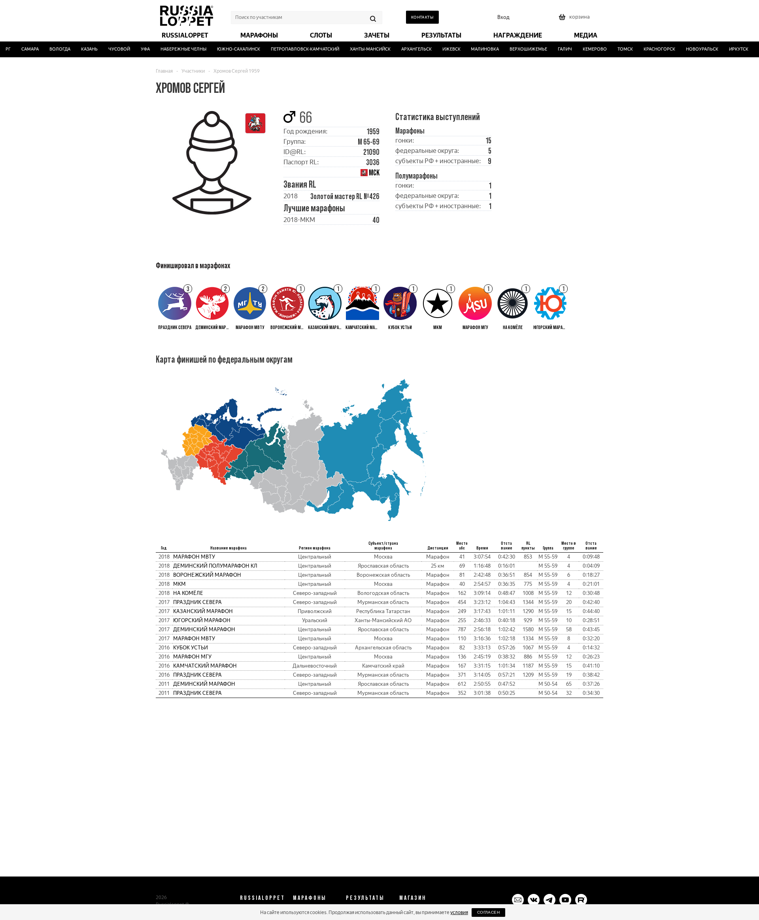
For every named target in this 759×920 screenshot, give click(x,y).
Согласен (488, 912)
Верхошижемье (521, 49)
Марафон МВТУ (194, 557)
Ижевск (444, 49)
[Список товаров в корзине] (575, 19)
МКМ (179, 584)
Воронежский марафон (207, 575)
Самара (23, 49)
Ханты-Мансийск (363, 49)
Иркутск (731, 49)
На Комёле (188, 593)
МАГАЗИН (412, 897)
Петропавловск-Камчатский (298, 49)
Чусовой (112, 49)
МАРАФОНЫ (310, 897)
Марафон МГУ (192, 657)
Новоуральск (695, 49)
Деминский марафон (204, 629)
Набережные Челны (176, 49)
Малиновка (478, 49)
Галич (558, 49)
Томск (618, 49)
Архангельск (409, 49)
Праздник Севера (197, 602)
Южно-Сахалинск (231, 49)
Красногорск (652, 49)
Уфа (138, 49)
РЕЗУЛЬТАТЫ (365, 897)
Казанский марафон (203, 611)
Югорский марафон (201, 620)
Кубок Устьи (190, 648)
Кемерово (588, 49)
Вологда (52, 49)
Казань (82, 49)
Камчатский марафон (205, 666)
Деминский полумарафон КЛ (215, 566)
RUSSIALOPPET (262, 897)
